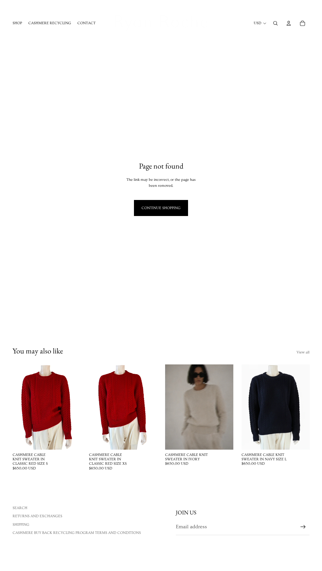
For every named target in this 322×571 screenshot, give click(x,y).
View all (303, 352)
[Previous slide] (170, 407)
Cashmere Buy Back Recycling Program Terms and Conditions (77, 533)
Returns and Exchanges (37, 516)
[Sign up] (303, 527)
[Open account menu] (289, 23)
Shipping (21, 525)
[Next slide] (228, 407)
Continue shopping (161, 208)
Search (20, 508)
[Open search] (275, 23)
